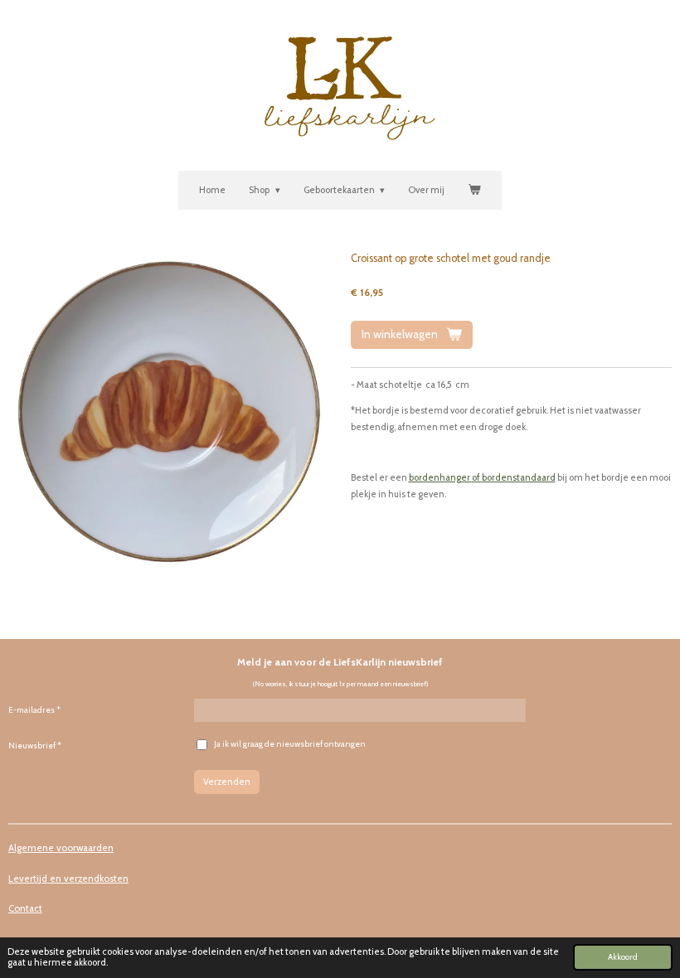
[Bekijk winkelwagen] (474, 190)
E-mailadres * (34, 709)
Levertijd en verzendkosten (68, 878)
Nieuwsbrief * (34, 745)
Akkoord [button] (623, 956)
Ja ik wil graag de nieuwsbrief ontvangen (290, 743)
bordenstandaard (519, 477)
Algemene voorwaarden (61, 848)
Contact (25, 908)
